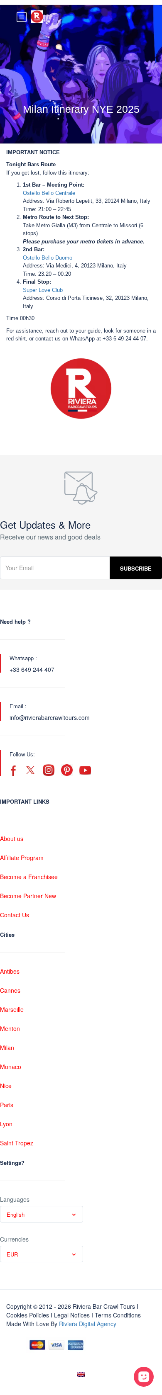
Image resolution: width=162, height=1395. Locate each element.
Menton (10, 1028)
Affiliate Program (22, 857)
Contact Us (14, 915)
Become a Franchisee (29, 876)
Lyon (6, 1124)
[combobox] (41, 1214)
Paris (6, 1105)
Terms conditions (118, 1315)
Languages (14, 1199)
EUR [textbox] (12, 1254)
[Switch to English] (81, 1374)
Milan (7, 1047)
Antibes (10, 971)
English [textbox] (16, 1214)
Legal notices (72, 1315)
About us (11, 838)
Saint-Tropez (16, 1143)
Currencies (14, 1239)
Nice (6, 1085)
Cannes (10, 990)
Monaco (10, 1066)
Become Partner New (28, 896)
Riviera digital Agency (87, 1324)
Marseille (12, 1009)
